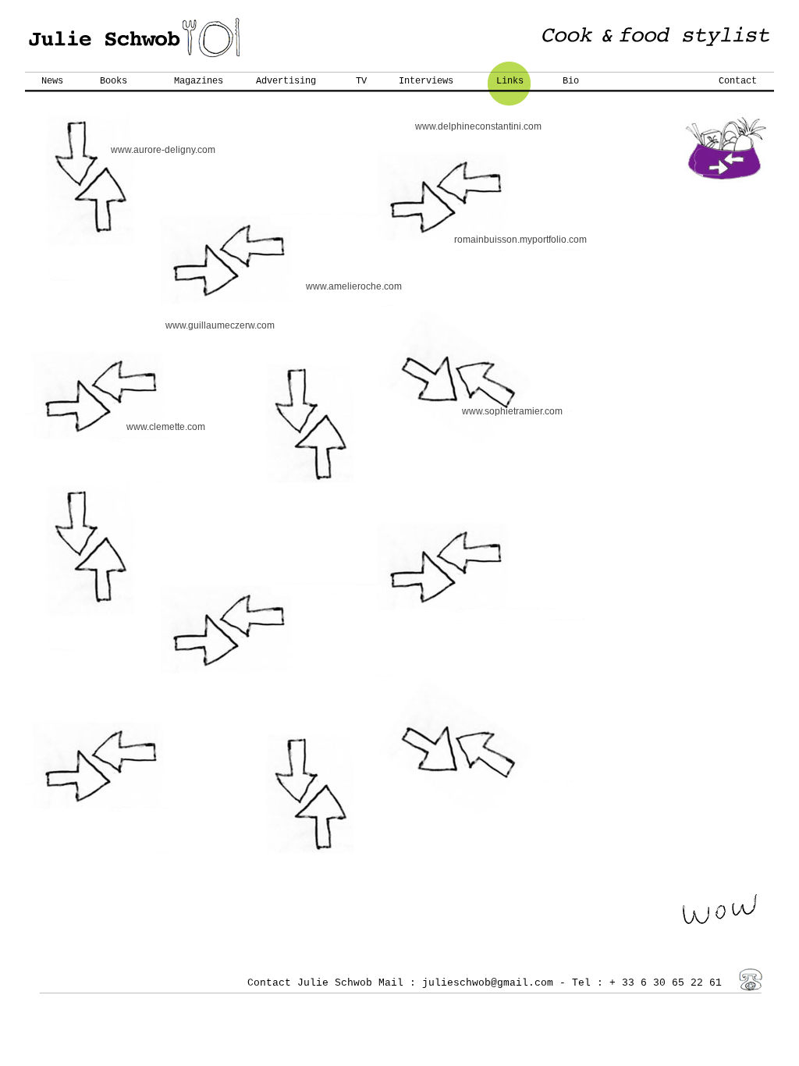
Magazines (198, 81)
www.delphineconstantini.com (478, 126)
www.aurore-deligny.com (163, 149)
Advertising (286, 81)
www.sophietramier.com (512, 411)
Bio (571, 81)
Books (113, 81)
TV (361, 81)
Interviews (426, 81)
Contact (738, 81)
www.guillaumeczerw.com (220, 325)
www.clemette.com (165, 426)
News (52, 81)
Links (510, 81)
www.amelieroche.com (354, 286)
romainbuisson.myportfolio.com (520, 239)
